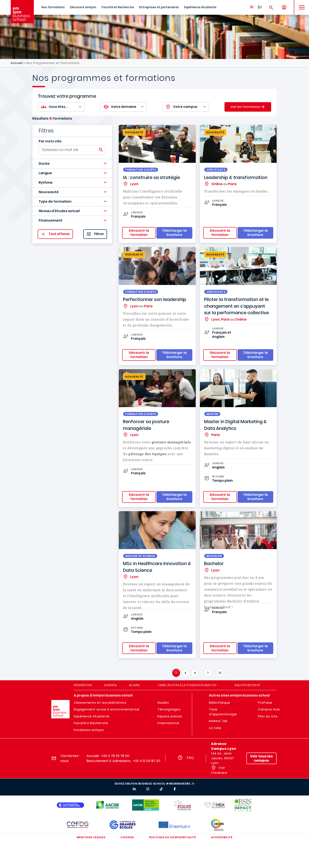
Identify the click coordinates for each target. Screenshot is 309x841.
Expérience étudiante (200, 7)
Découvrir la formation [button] (139, 232)
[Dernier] (220, 673)
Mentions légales (91, 837)
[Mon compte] (284, 7)
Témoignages (169, 709)
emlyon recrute (247, 685)
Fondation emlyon (89, 730)
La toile (215, 728)
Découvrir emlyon (83, 7)
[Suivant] (208, 673)
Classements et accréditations (100, 702)
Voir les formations (245, 106)
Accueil (17, 63)
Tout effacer (59, 234)
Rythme (46, 182)
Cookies (127, 837)
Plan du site (267, 716)
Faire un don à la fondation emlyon (187, 685)
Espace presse (169, 716)
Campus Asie (269, 709)
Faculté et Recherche (118, 7)
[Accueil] (22, 11)
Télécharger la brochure (255, 648)
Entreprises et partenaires (159, 7)
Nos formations (53, 7)
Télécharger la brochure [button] (174, 232)
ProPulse (265, 702)
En (260, 7)
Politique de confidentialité (172, 837)
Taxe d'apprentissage (223, 711)
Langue (45, 173)
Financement (50, 220)
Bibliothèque (219, 702)
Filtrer (99, 234)
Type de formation (55, 201)
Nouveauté (49, 192)
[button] (72, 163)
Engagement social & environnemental (106, 709)
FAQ (190, 757)
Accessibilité (221, 837)
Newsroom (83, 685)
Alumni (134, 685)
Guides (163, 702)
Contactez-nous (70, 758)
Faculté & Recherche (91, 723)
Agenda (110, 685)
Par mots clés (50, 141)
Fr (252, 7)
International (168, 723)
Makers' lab (218, 721)
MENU (300, 4)
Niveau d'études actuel (59, 211)
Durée (44, 163)
